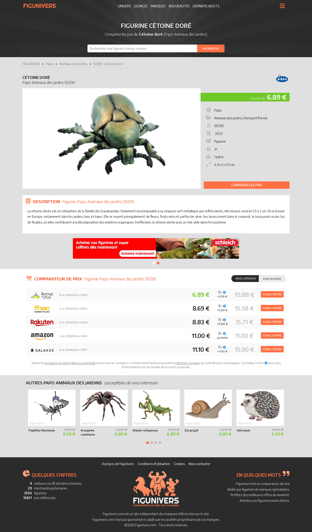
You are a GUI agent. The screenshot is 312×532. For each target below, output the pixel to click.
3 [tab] (155, 442)
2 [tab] (158, 263)
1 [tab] (154, 263)
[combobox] (156, 48)
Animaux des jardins (73, 64)
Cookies (179, 464)
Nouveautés (179, 6)
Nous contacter (199, 464)
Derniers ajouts (206, 6)
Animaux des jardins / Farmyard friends (240, 118)
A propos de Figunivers (118, 464)
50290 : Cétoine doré (108, 64)
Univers (124, 6)
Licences (140, 6)
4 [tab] (160, 442)
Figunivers (41, 5)
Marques (158, 6)
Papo (49, 64)
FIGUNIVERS (31, 64)
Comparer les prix (246, 185)
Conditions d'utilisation (154, 464)
